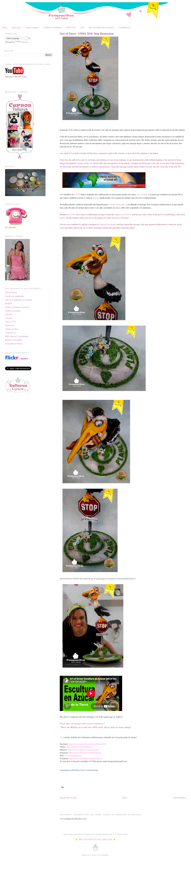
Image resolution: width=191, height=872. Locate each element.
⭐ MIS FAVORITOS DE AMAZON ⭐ (95, 839)
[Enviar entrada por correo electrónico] (62, 787)
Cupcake (8, 318)
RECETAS (71, 27)
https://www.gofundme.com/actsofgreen (85, 758)
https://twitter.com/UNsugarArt (79, 746)
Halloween (9, 325)
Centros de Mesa (12, 329)
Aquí (62, 737)
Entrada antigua (179, 797)
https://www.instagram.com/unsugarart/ (85, 752)
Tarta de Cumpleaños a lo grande (18, 299)
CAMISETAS (124, 27)
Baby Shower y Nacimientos (17, 336)
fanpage (96, 197)
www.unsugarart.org (73, 755)
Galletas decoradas (12, 310)
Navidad (8, 314)
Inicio (125, 797)
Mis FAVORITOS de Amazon (101, 27)
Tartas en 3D (10, 321)
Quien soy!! (16, 27)
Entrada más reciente (68, 797)
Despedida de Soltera (13, 343)
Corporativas (10, 332)
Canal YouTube (32, 27)
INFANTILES (11, 292)
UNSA (77, 194)
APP (82, 27)
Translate (24, 42)
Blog (5, 27)
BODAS (8, 303)
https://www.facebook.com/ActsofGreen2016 (87, 743)
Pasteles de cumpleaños (14, 296)
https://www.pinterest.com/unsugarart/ (83, 749)
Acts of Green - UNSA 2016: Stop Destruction (86, 33)
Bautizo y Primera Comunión (17, 307)
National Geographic (117, 204)
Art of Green (142, 194)
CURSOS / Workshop (52, 27)
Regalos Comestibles (13, 339)
